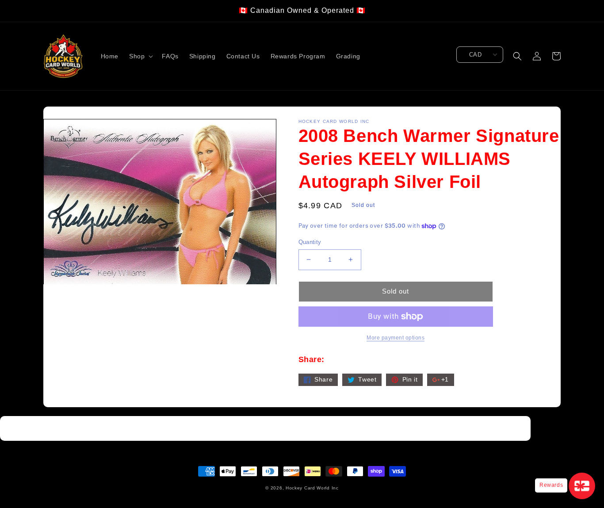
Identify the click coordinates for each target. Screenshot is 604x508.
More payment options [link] (395, 338)
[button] (140, 56)
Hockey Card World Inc (312, 487)
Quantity (309, 242)
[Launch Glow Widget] (582, 486)
